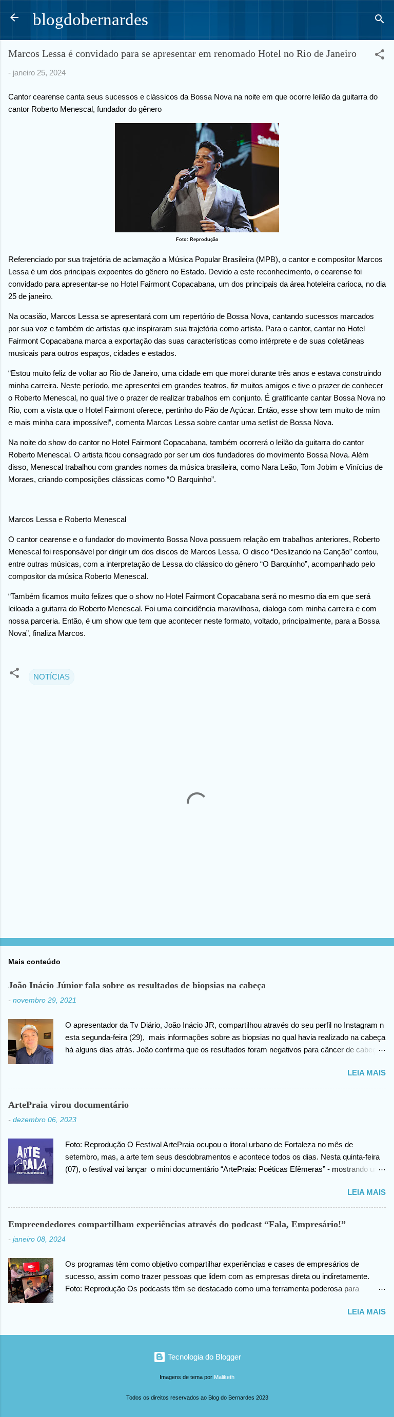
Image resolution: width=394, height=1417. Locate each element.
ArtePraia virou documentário (68, 1105)
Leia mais (366, 1072)
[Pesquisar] (379, 20)
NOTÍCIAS (51, 676)
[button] (379, 56)
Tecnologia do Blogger (203, 1356)
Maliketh (224, 1377)
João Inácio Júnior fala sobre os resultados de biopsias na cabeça (137, 985)
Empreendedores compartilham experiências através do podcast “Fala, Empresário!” (177, 1224)
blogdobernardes (90, 19)
